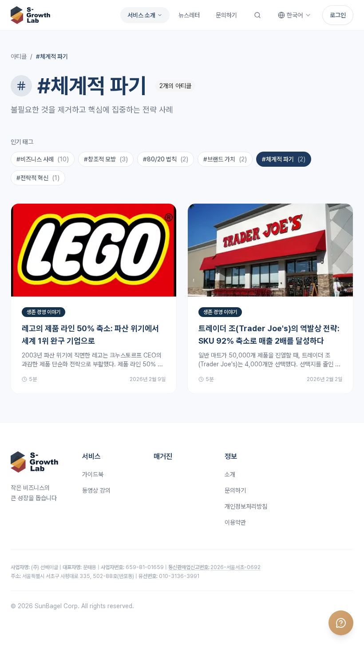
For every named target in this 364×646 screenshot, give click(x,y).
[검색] (257, 15)
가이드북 (92, 474)
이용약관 (235, 522)
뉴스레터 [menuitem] (189, 15)
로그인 (338, 15)
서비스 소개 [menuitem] (141, 15)
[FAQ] (340, 622)
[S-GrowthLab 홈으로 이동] (30, 15)
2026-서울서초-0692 (214, 567)
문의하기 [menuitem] (226, 15)
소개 (230, 474)
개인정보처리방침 (246, 506)
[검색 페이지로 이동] (257, 15)
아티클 (19, 56)
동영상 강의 (96, 490)
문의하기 (235, 490)
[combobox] (295, 15)
